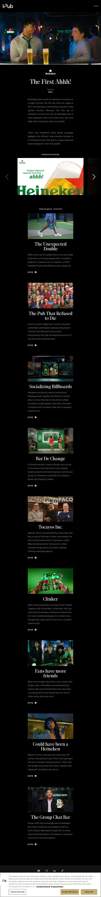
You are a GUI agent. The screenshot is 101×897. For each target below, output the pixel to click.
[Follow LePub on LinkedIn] (54, 870)
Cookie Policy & (43, 886)
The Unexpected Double (51, 246)
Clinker (50, 599)
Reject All (89, 892)
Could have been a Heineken (50, 746)
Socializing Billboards (50, 386)
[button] (96, 6)
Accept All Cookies (70, 892)
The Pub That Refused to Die (50, 315)
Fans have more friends (50, 673)
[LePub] (9, 6)
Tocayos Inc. (51, 527)
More (30, 272)
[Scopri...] (50, 226)
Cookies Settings (17, 892)
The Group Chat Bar (50, 817)
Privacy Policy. (57, 886)
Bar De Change (50, 458)
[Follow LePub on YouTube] (38, 870)
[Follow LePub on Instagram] (47, 870)
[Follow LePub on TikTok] (62, 870)
